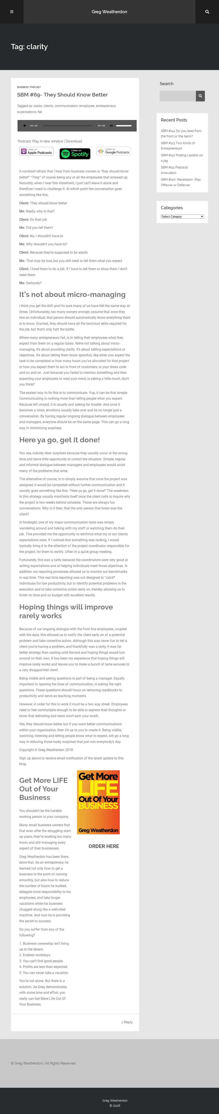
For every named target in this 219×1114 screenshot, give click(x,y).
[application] (75, 128)
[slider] (124, 126)
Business (23, 87)
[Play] (25, 126)
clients (48, 106)
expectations (26, 112)
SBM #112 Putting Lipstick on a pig (182, 158)
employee (87, 106)
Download (74, 141)
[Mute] (111, 126)
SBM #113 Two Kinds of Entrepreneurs (178, 146)
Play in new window (47, 141)
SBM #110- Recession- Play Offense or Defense (181, 182)
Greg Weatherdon (109, 11)
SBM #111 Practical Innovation (174, 170)
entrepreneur (105, 106)
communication (66, 106)
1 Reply (127, 1022)
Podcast (35, 87)
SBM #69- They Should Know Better (62, 95)
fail (40, 112)
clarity (38, 106)
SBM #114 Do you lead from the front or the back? (181, 133)
